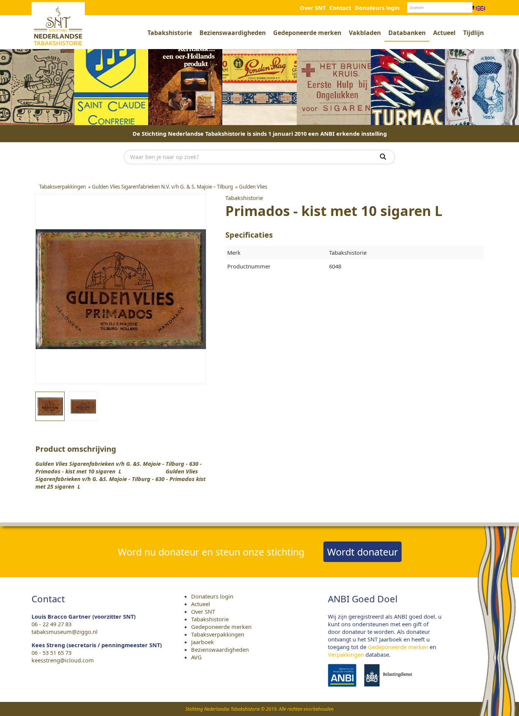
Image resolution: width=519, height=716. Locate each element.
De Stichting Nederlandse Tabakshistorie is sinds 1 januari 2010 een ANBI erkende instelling (260, 133)
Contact (340, 7)
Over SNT (313, 7)
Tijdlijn (473, 33)
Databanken (407, 33)
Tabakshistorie (169, 33)
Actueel (444, 33)
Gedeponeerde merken (307, 33)
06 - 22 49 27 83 (51, 624)
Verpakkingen (346, 654)
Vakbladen (365, 33)
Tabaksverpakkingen (217, 634)
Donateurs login (377, 7)
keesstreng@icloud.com (63, 660)
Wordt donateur (362, 551)
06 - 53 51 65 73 (51, 652)
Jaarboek (202, 642)
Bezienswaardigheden (232, 33)
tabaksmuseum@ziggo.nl (65, 631)
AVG (196, 657)
